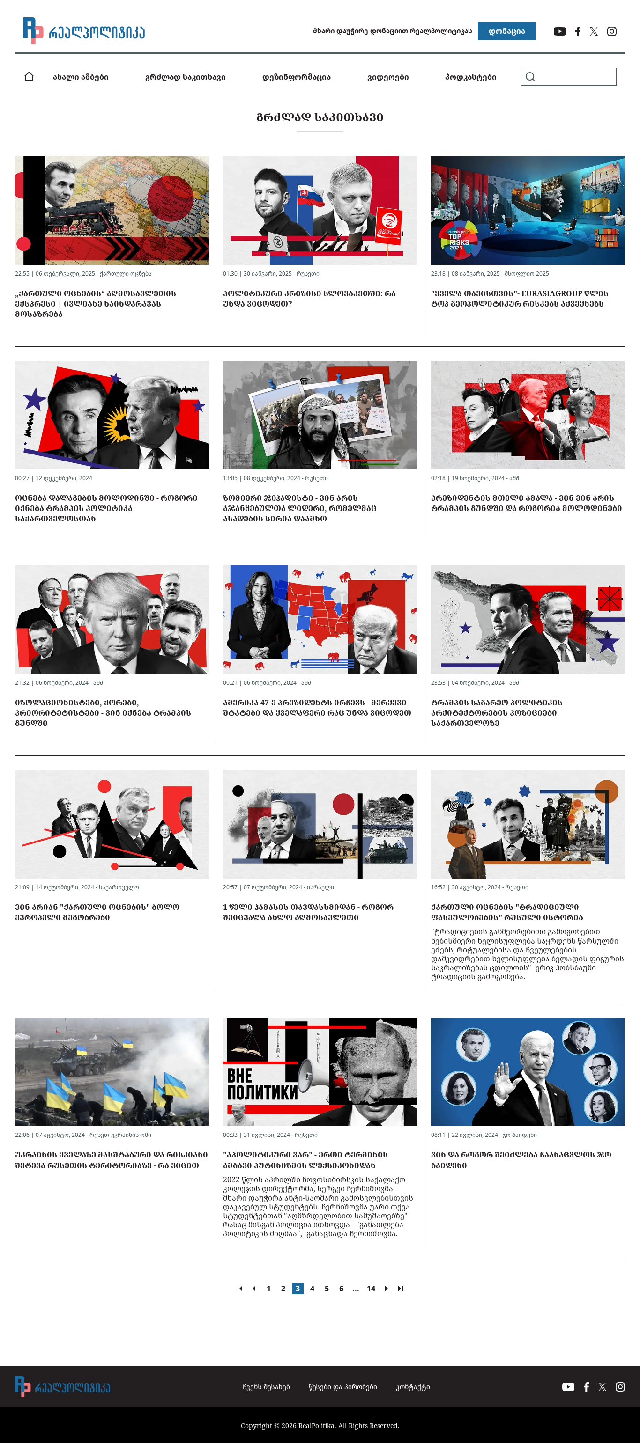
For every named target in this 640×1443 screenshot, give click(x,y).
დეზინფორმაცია (296, 76)
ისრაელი (320, 887)
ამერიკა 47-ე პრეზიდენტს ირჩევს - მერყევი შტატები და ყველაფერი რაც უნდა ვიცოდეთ (317, 707)
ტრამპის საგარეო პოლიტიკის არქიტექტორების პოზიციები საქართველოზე (497, 713)
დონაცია (507, 31)
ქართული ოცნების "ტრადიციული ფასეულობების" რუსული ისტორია (507, 912)
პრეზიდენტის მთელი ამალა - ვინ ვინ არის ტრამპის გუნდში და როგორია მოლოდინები (526, 503)
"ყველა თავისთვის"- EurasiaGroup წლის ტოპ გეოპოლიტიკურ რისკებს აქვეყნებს (520, 298)
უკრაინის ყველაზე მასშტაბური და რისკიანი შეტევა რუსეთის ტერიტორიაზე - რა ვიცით (111, 1160)
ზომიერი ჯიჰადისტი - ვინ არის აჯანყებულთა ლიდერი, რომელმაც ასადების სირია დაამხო (300, 508)
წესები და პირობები (343, 1386)
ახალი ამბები (81, 76)
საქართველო (119, 887)
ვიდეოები (388, 76)
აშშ (514, 478)
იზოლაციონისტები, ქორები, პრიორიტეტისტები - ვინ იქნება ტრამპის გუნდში (103, 713)
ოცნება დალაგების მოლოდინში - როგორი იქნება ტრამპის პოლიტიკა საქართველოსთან (106, 508)
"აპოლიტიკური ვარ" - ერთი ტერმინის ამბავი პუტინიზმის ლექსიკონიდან (305, 1160)
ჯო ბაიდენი (520, 1134)
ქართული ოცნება (126, 273)
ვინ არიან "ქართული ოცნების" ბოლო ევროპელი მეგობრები (97, 912)
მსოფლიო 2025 (527, 273)
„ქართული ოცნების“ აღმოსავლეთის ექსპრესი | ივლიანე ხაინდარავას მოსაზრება (95, 304)
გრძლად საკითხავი (185, 76)
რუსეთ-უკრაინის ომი (120, 1134)
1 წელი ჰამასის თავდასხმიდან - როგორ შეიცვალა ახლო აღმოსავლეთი (308, 912)
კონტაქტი (413, 1386)
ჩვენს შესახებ (266, 1386)
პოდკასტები (471, 76)
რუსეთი (308, 273)
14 (371, 1288)
